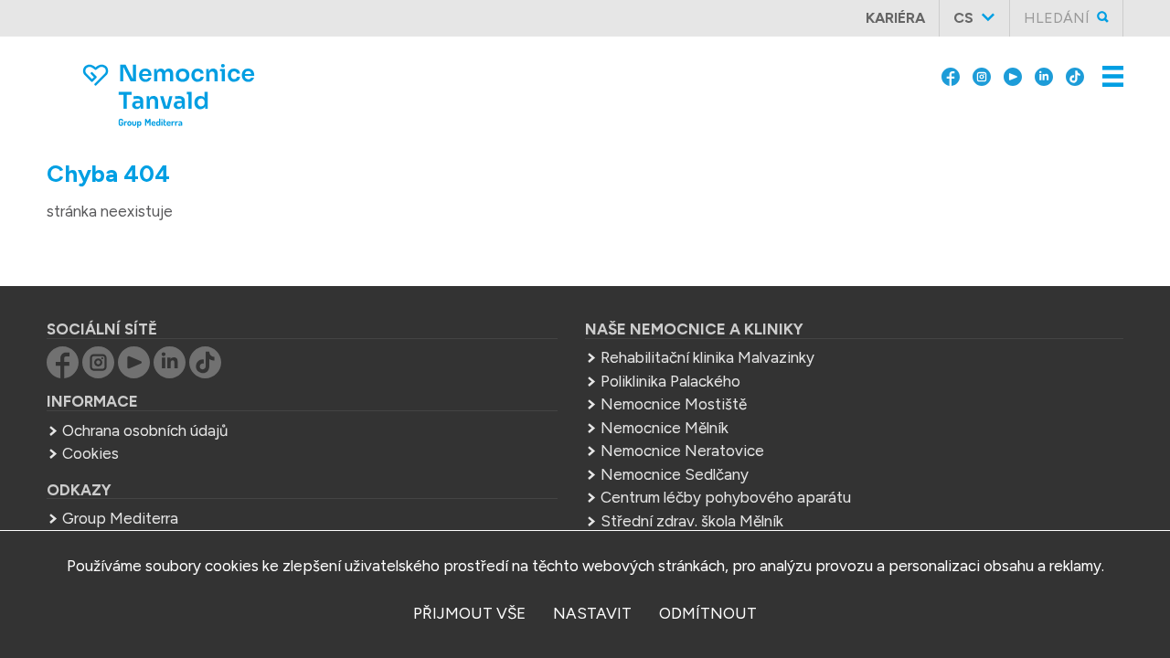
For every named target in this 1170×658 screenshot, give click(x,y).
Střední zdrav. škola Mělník (692, 521)
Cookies (90, 453)
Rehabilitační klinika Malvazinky (707, 357)
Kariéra (895, 18)
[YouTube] (1013, 75)
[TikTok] (1075, 75)
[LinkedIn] (1044, 75)
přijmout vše (469, 613)
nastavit (592, 613)
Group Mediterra (120, 518)
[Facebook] (950, 75)
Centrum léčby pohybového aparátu (726, 497)
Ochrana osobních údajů (145, 430)
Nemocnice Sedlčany (675, 474)
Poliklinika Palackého (670, 381)
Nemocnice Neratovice (682, 450)
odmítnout (708, 613)
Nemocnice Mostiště (674, 404)
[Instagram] (982, 75)
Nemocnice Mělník (665, 428)
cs (963, 18)
